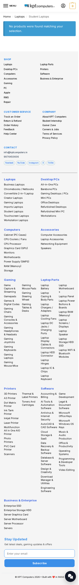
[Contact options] (70, 576)
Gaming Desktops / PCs (54, 193)
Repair (7, 102)
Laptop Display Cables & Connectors (47, 342)
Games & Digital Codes (12, 302)
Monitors (9, 252)
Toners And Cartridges (28, 403)
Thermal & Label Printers (30, 395)
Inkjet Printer (11, 418)
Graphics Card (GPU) (16, 248)
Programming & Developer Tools (67, 462)
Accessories (10, 78)
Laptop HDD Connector (48, 354)
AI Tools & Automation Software (48, 405)
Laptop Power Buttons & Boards (67, 304)
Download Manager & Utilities (47, 480)
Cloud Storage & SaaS (46, 435)
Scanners (9, 454)
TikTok (51, 163)
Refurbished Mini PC (53, 211)
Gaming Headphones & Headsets (11, 331)
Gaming (8, 83)
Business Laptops (14, 184)
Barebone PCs (49, 189)
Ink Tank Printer (9, 412)
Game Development (66, 395)
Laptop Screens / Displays (64, 323)
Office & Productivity (66, 444)
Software (45, 73)
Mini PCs (46, 197)
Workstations (48, 215)
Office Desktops (50, 202)
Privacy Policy (50, 138)
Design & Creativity (46, 470)
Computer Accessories (54, 234)
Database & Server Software (47, 461)
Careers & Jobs (50, 129)
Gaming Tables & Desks (27, 308)
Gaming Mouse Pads (29, 287)
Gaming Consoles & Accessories (11, 320)
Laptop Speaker (63, 332)
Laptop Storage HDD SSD (66, 342)
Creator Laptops (13, 197)
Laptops (20, 16)
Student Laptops (13, 211)
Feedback (9, 129)
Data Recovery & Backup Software (47, 448)
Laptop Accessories (52, 239)
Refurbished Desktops (53, 206)
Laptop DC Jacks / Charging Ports (47, 328)
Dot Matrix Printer (10, 404)
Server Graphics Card (16, 514)
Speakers (46, 248)
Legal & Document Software (65, 405)
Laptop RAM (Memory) (66, 313)
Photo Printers (8, 440)
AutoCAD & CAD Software (49, 425)
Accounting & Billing (49, 395)
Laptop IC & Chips (47, 369)
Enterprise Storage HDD (17, 510)
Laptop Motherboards (66, 288)
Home (7, 16)
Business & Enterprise (51, 78)
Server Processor (13, 523)
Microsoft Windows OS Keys (66, 424)
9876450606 (11, 156)
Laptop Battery (45, 287)
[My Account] (63, 6)
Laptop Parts (46, 64)
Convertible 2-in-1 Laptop (19, 193)
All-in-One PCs (49, 184)
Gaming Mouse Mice (11, 364)
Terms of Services (52, 133)
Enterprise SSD (12, 505)
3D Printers (10, 393)
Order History (11, 125)
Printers (44, 69)
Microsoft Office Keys (65, 414)
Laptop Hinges (45, 361)
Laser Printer (11, 422)
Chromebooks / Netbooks (19, 189)
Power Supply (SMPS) (16, 261)
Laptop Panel (66, 296)
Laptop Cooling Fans (48, 317)
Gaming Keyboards (10, 348)
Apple (7, 92)
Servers (8, 528)
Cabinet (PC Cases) (15, 234)
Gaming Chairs (8, 310)
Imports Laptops (13, 206)
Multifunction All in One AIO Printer (12, 431)
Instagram (34, 163)
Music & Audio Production (65, 435)
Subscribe (39, 563)
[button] (72, 6)
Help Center (10, 133)
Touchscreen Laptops (16, 215)
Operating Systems (64, 452)
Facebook (9, 163)
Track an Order (12, 116)
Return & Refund (13, 120)
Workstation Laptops (16, 220)
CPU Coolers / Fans (15, 239)
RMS (6, 97)
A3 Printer (10, 398)
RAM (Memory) (12, 266)
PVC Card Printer (9, 448)
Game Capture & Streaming (10, 288)
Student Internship (52, 120)
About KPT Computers (54, 116)
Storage (8, 270)
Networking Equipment (54, 243)
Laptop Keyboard (46, 377)
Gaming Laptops (13, 202)
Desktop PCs (10, 69)
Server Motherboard (15, 519)
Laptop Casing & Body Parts (47, 296)
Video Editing (67, 469)
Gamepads (10, 296)
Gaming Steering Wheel (27, 296)
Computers (9, 73)
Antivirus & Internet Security (47, 416)
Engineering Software (48, 489)
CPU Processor (12, 243)
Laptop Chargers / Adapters (47, 308)
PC (5, 88)
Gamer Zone (49, 125)
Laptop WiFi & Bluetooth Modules (67, 353)
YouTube (21, 163)
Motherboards (12, 257)
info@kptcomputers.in (15, 152)
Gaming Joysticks (9, 340)
